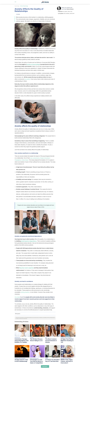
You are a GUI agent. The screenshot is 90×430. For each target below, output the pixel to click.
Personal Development (66, 358)
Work (46, 358)
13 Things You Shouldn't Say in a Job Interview (52, 360)
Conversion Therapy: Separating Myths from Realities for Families (21, 340)
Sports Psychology (34, 358)
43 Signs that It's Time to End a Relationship (21, 360)
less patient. (27, 79)
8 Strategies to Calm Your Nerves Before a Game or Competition (36, 361)
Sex (46, 337)
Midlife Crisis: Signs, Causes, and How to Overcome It (67, 361)
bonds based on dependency (29, 241)
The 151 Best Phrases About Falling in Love (36, 339)
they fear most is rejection (26, 267)
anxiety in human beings (33, 64)
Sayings (31, 337)
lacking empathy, (25, 292)
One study (17, 297)
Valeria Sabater (70, 9)
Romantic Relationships (66, 337)
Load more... (45, 366)
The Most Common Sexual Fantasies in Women (51, 340)
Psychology (17, 337)
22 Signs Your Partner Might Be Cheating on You (67, 340)
